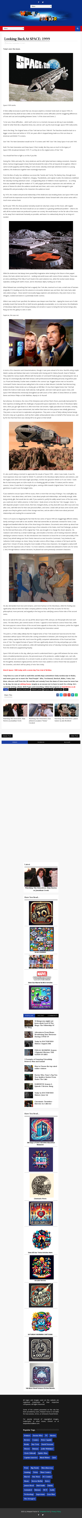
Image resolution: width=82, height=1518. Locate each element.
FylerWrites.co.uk (68, 687)
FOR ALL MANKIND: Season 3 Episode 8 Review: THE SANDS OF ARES (46, 1052)
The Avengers (29, 1499)
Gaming (27, 1472)
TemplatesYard (44, 1511)
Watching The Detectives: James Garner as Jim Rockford (66, 720)
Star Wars (36, 1477)
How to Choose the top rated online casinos (46, 1067)
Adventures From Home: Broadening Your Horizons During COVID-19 (45, 1034)
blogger (67, 742)
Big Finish (35, 1468)
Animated (28, 1490)
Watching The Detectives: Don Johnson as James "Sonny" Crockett (40, 721)
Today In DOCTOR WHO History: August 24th (44, 1042)
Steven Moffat (37, 1481)
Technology (29, 1494)
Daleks (50, 1485)
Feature (27, 1436)
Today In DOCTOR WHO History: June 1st (44, 1094)
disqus (14, 742)
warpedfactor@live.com (31, 1423)
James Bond (29, 1485)
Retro (47, 1481)
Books (26, 1444)
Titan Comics (45, 1472)
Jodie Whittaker (47, 1449)
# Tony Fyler (59, 689)
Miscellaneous (47, 1468)
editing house (25, 684)
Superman (40, 1494)
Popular (29, 1016)
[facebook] (38, 2)
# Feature (12, 689)
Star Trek (35, 1444)
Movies (53, 1436)
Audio (52, 1490)
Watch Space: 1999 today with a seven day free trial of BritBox (27, 670)
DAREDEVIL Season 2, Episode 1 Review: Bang (44, 1085)
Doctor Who (37, 1436)
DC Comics (47, 1477)
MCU (45, 1490)
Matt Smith (40, 1485)
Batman (35, 1449)
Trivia (35, 1472)
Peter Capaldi (46, 1440)
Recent (41, 1016)
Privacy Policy (56, 1511)
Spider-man (42, 1453)
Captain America (30, 1458)
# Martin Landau (36, 689)
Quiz (54, 1458)
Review (27, 1440)
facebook (41, 742)
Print (26, 1468)
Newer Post (7, 736)
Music (26, 1481)
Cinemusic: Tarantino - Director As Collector (44, 1103)
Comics (35, 1440)
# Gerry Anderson (23, 689)
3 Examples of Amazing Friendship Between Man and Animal (38, 1060)
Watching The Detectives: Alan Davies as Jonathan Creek (14, 720)
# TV (66, 689)
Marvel (27, 1477)
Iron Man (51, 1494)
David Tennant (47, 1444)
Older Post (74, 736)
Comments (53, 1016)
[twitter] (42, 2)
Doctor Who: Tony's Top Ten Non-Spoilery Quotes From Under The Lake (46, 1077)
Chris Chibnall (29, 1453)
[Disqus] (41, 773)
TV (46, 1436)
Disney (27, 1449)
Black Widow (45, 1458)
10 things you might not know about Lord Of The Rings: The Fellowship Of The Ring (39, 1024)
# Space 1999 (48, 689)
